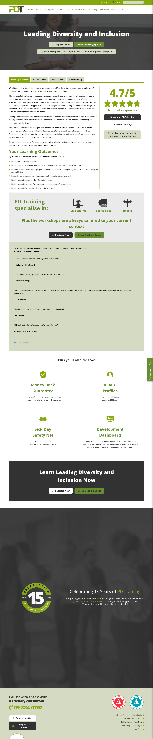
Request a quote (24, 726)
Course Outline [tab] (39, 79)
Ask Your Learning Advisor (150, 369)
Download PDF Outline (122, 117)
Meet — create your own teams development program (78, 51)
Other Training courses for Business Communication (122, 135)
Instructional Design (80, 9)
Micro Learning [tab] (75, 79)
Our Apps (138, 729)
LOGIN (117, 2)
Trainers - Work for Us (133, 718)
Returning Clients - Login (132, 725)
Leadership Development (44, 9)
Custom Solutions (63, 9)
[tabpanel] (76, 293)
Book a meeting (24, 718)
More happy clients (21, 342)
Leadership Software (107, 9)
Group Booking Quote (89, 44)
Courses (30, 9)
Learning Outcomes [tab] (19, 79)
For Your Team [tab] (57, 79)
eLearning (93, 9)
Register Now (62, 44)
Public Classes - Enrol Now (131, 722)
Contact (120, 9)
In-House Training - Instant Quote (128, 715)
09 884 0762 (104, 2)
